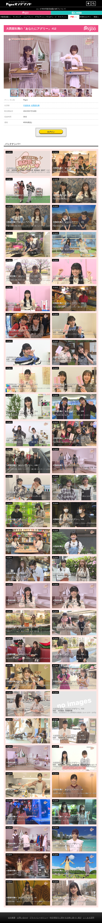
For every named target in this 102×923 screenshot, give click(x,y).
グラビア (40, 17)
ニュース (28, 17)
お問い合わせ (22, 918)
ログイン (51, 132)
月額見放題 (5, 17)
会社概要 (11, 918)
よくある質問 (88, 918)
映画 (96, 17)
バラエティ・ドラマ (51, 17)
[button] (96, 37)
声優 (73, 17)
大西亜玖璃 (35, 105)
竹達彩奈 (26, 105)
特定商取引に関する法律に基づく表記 (65, 918)
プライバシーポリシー (39, 918)
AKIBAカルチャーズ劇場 (85, 17)
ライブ (62, 17)
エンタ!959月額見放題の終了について (51, 9)
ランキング (17, 17)
